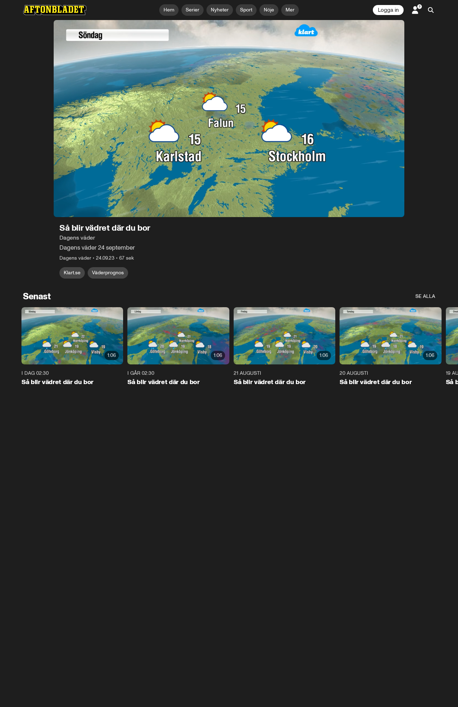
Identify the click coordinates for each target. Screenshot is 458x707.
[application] (229, 118)
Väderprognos (108, 273)
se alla (425, 296)
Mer (290, 10)
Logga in (388, 10)
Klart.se (72, 273)
